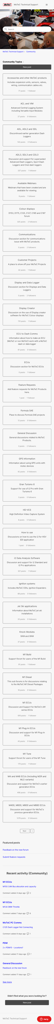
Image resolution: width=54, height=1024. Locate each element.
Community (31, 52)
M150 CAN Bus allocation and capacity (19, 886)
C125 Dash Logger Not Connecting (18, 927)
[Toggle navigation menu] (46, 5)
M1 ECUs (7, 882)
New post (27, 67)
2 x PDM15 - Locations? (13, 947)
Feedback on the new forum (16, 850)
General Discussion (12, 963)
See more (7, 982)
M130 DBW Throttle (11, 907)
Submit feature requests (14, 857)
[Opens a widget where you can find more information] (44, 1019)
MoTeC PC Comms (12, 922)
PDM (5, 943)
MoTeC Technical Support (13, 52)
